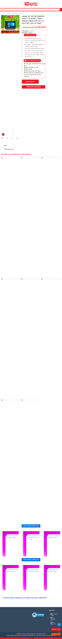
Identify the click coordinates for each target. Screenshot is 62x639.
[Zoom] (3, 134)
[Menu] (2, 4)
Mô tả (5, 145)
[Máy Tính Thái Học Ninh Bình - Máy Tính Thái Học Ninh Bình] (31, 4)
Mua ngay (30, 81)
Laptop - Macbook (15, 13)
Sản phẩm (8, 13)
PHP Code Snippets (25, 638)
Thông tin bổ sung (8, 149)
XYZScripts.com (38, 638)
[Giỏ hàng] (60, 4)
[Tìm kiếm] (61, 9)
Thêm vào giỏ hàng (33, 87)
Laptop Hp (22, 13)
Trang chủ (3, 13)
